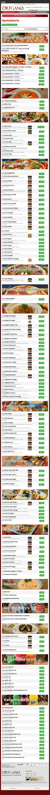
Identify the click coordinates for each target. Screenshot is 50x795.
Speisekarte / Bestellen (9, 12)
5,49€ (42, 68)
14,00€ (41, 151)
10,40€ (41, 139)
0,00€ (42, 46)
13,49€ (41, 507)
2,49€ (42, 711)
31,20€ (42, 74)
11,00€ (42, 131)
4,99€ (42, 521)
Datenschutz (13, 788)
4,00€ (42, 708)
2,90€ (42, 751)
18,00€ (41, 414)
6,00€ (42, 637)
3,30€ (42, 572)
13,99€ (41, 503)
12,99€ (42, 393)
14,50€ (41, 191)
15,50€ (41, 231)
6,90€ (42, 105)
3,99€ (42, 668)
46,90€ (41, 77)
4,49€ (42, 691)
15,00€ (41, 209)
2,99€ (42, 575)
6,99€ (42, 71)
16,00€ (41, 367)
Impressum (37, 788)
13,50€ (41, 147)
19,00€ (41, 471)
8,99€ (42, 616)
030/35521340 (44, 7)
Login (4, 2)
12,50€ (41, 316)
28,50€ (41, 299)
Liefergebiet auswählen (25, 12)
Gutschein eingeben (41, 12)
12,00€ (41, 321)
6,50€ (42, 101)
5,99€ (42, 542)
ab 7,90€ (41, 127)
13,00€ (41, 143)
